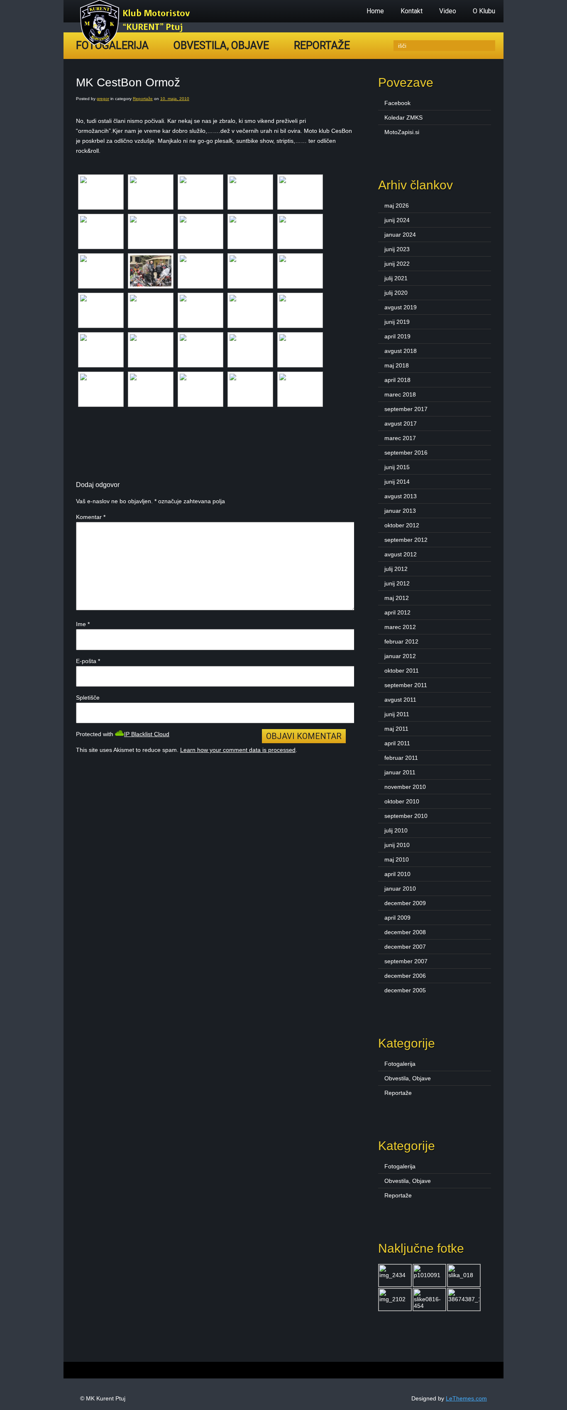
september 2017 (406, 409)
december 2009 (405, 903)
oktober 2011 (401, 670)
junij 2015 (397, 467)
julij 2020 (396, 292)
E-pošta (88, 661)
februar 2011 (401, 757)
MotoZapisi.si (401, 132)
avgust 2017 (400, 423)
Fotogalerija (399, 1063)
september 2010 (406, 816)
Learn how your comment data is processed (238, 750)
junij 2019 (397, 321)
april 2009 (397, 917)
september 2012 (406, 539)
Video (447, 11)
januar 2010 (400, 888)
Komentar (90, 517)
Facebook (397, 103)
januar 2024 (400, 234)
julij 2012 (396, 568)
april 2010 (397, 874)
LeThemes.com (466, 1398)
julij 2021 (396, 278)
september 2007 (406, 961)
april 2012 (397, 612)
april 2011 (397, 743)
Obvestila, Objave (221, 45)
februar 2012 (401, 641)
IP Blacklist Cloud (146, 734)
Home (375, 11)
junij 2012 (397, 583)
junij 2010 (397, 845)
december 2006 (405, 975)
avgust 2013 (400, 496)
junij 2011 (396, 714)
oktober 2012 (401, 525)
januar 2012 (400, 656)
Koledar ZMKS (403, 117)
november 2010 (405, 786)
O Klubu (484, 11)
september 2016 (406, 452)
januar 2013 (400, 510)
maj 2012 (396, 598)
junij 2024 (397, 220)
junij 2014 (397, 481)
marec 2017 (400, 438)
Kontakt (412, 11)
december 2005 (405, 990)
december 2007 (405, 946)
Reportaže (322, 45)
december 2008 (405, 932)
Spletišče (88, 697)
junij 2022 (397, 263)
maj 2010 (396, 859)
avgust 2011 (400, 699)
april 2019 (397, 336)
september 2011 (405, 685)
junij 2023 (397, 249)
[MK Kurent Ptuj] (137, 43)
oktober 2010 (401, 801)
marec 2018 (400, 394)
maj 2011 (396, 728)
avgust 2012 (400, 554)
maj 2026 (396, 205)
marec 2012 (400, 627)
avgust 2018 (400, 351)
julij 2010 (396, 830)
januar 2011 (399, 772)
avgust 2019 (400, 307)
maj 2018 (396, 365)
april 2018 (397, 380)
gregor (103, 98)
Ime (83, 624)
